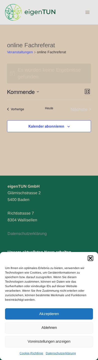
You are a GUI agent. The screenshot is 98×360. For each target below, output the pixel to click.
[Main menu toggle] (87, 12)
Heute (49, 108)
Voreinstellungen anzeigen (49, 341)
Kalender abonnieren (46, 126)
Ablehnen (49, 327)
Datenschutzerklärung (61, 353)
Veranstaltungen (20, 52)
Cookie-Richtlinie (31, 353)
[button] (90, 258)
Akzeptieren (49, 314)
